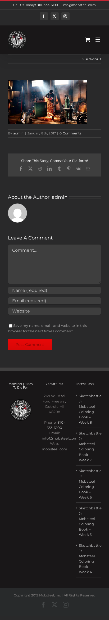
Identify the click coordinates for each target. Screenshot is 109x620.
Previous (93, 59)
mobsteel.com (54, 449)
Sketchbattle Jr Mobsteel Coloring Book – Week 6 (88, 484)
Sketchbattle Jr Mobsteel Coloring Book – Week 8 (88, 409)
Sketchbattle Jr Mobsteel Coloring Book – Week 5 (88, 521)
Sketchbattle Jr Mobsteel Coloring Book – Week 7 (88, 446)
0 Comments (70, 133)
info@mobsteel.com (79, 5)
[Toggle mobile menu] (98, 39)
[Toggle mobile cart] (87, 39)
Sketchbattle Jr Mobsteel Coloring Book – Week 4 (88, 558)
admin (18, 133)
